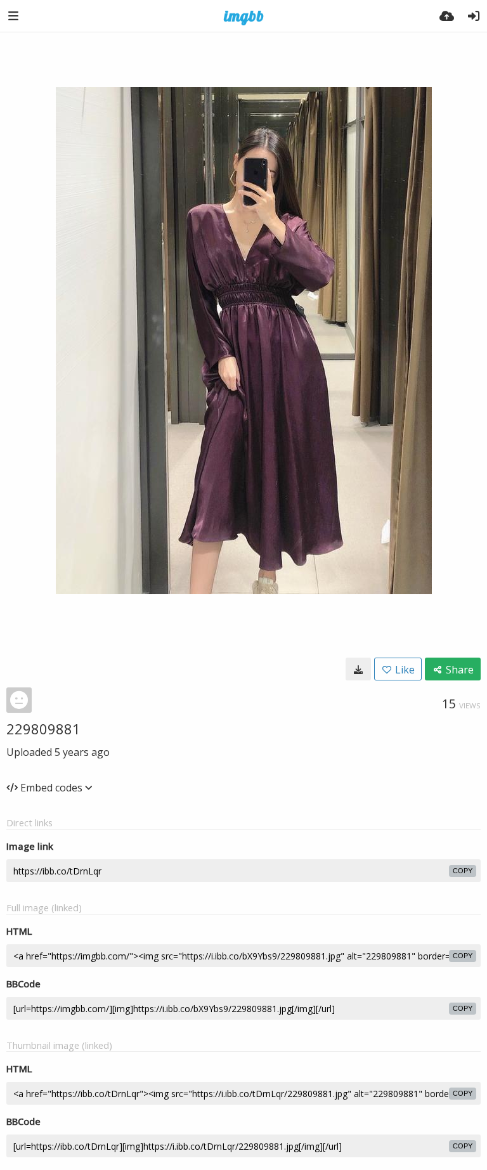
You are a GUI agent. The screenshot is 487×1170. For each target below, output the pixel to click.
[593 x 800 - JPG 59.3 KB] (358, 669)
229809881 (43, 728)
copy (462, 870)
